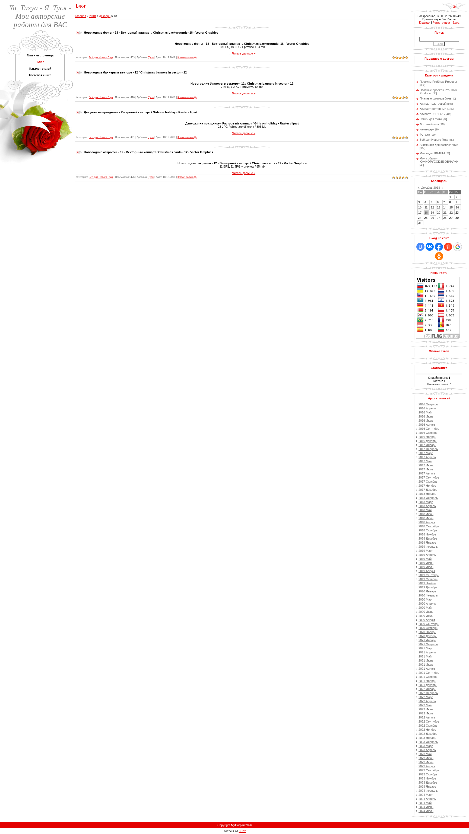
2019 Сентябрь (429, 575)
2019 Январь (427, 542)
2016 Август (427, 424)
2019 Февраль (428, 546)
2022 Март (426, 697)
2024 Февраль (428, 790)
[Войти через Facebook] (439, 247)
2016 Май (425, 412)
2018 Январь (427, 493)
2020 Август (427, 619)
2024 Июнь (426, 807)
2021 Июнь (426, 660)
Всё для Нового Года (101, 57)
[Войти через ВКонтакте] (430, 247)
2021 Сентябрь (429, 672)
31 (420, 222)
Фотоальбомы (429, 124)
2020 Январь (427, 591)
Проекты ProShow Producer (438, 81)
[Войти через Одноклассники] (439, 256)
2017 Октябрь (428, 481)
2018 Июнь (426, 514)
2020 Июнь (426, 611)
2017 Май (425, 461)
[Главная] (454, 4)
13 (438, 207)
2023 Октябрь (428, 774)
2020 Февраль (428, 595)
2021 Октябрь (428, 676)
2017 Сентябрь (429, 477)
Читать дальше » (243, 53)
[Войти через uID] (420, 247)
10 (420, 207)
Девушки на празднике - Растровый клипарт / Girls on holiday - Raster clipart (140, 112)
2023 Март (426, 746)
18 (426, 212)
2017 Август (427, 473)
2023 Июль (426, 762)
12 (432, 207)
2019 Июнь (426, 562)
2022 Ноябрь (427, 729)
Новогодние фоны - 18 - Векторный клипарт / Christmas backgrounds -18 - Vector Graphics (151, 32)
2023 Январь (427, 737)
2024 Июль (426, 811)
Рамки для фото (431, 119)
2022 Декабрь (428, 733)
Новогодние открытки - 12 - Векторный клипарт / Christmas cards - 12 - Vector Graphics (148, 152)
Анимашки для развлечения (439, 144)
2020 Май (425, 607)
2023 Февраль (428, 741)
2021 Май (425, 656)
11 (425, 207)
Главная (80, 16)
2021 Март (426, 648)
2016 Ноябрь (427, 436)
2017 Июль (426, 469)
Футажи (425, 134)
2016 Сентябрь (429, 428)
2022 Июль (426, 713)
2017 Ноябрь (427, 485)
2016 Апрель (427, 408)
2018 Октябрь (428, 530)
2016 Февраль (428, 404)
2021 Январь (427, 640)
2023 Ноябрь (427, 778)
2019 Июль (426, 567)
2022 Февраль (428, 693)
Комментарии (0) (187, 57)
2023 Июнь (426, 758)
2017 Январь (427, 445)
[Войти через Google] (457, 246)
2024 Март (426, 794)
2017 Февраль (428, 449)
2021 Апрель (427, 652)
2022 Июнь (426, 709)
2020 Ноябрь (427, 632)
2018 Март (426, 501)
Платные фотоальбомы (436, 98)
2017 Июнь (426, 465)
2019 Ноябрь (427, 583)
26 (432, 217)
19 (432, 212)
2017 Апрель (427, 457)
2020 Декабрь (428, 636)
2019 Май (425, 558)
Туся (151, 57)
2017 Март (426, 453)
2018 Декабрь (428, 538)
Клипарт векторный (433, 108)
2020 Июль (426, 615)
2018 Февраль (428, 497)
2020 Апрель (427, 603)
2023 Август (427, 766)
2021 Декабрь (428, 685)
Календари (427, 129)
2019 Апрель (427, 554)
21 (444, 212)
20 (438, 212)
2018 (92, 16)
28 (444, 217)
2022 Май (425, 705)
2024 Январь (427, 786)
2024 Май (425, 802)
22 (451, 212)
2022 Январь (427, 689)
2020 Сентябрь (429, 624)
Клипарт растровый (433, 103)
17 (420, 212)
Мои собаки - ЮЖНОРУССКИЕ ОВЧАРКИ (439, 160)
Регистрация (441, 22)
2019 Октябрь (428, 579)
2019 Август (427, 571)
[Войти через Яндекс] (448, 247)
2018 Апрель (427, 506)
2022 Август (427, 717)
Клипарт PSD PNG (432, 114)
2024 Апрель (427, 798)
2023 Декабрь (428, 782)
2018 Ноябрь (427, 534)
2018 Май (425, 510)
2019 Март (426, 550)
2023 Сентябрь (429, 770)
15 (451, 207)
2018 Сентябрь (429, 526)
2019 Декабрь (428, 587)
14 (444, 207)
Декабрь (104, 16)
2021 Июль (426, 664)
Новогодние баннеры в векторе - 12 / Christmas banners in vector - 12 (135, 72)
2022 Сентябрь (429, 721)
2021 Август (427, 668)
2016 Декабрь (428, 440)
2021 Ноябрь (427, 680)
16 (457, 207)
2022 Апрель (427, 701)
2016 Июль (426, 420)
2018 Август (427, 522)
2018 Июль (426, 518)
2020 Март (426, 599)
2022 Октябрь (428, 725)
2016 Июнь (426, 416)
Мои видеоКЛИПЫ (432, 153)
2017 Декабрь (428, 489)
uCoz (242, 831)
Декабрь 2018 (430, 187)
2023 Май (425, 754)
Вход (455, 22)
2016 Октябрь (428, 432)
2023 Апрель (427, 750)
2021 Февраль (428, 644)
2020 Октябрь (428, 628)
